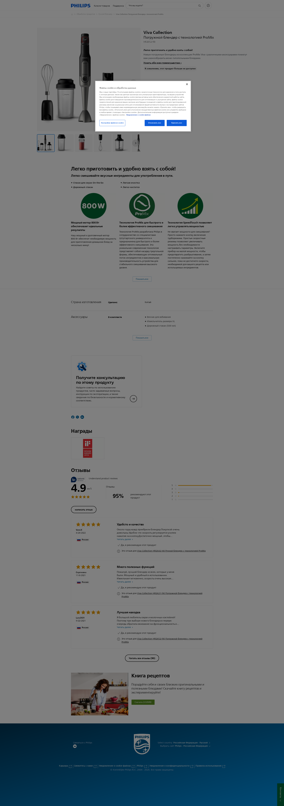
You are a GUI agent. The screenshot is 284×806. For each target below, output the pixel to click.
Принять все (176, 122)
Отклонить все (154, 122)
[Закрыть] (187, 84)
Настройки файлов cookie (112, 122)
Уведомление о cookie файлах (138, 114)
